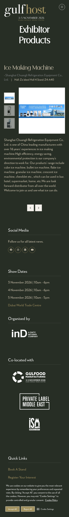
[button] (45, 509)
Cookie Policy (51, 500)
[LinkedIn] (25, 250)
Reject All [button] (28, 509)
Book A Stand (17, 469)
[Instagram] (18, 250)
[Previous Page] (30, 208)
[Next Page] (38, 208)
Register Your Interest (22, 477)
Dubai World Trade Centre (24, 305)
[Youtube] (32, 250)
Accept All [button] (12, 509)
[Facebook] (11, 250)
